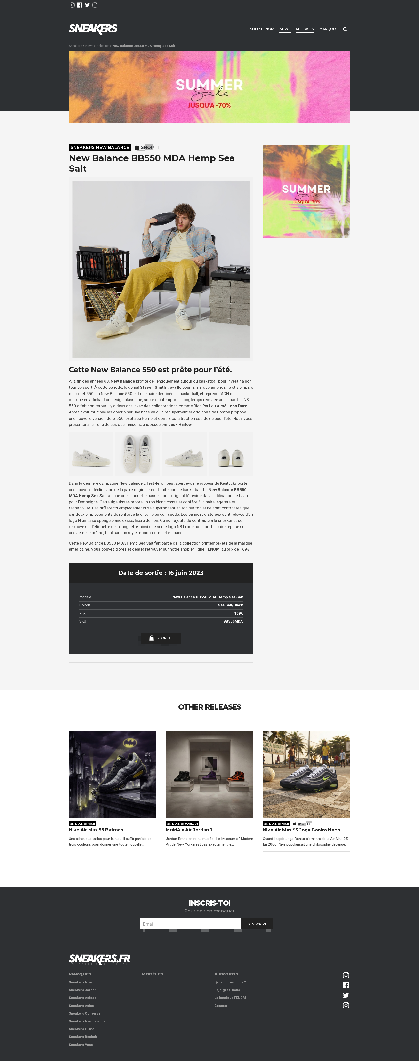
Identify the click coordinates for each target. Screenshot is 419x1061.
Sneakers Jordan (182, 823)
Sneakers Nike (82, 823)
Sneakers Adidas (82, 998)
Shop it (150, 147)
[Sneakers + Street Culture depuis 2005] (99, 959)
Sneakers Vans (81, 1045)
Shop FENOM (262, 29)
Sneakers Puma (81, 1029)
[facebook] (79, 5)
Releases (305, 29)
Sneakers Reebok (83, 1037)
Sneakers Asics (81, 1006)
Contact (220, 1006)
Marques (328, 29)
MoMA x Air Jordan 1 (189, 829)
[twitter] (87, 5)
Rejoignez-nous (227, 990)
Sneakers (75, 46)
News (285, 29)
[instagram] (72, 5)
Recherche (345, 29)
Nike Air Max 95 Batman (96, 829)
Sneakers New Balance (100, 147)
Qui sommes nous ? (230, 982)
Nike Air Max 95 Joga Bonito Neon (301, 830)
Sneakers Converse (84, 1013)
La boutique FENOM (230, 998)
